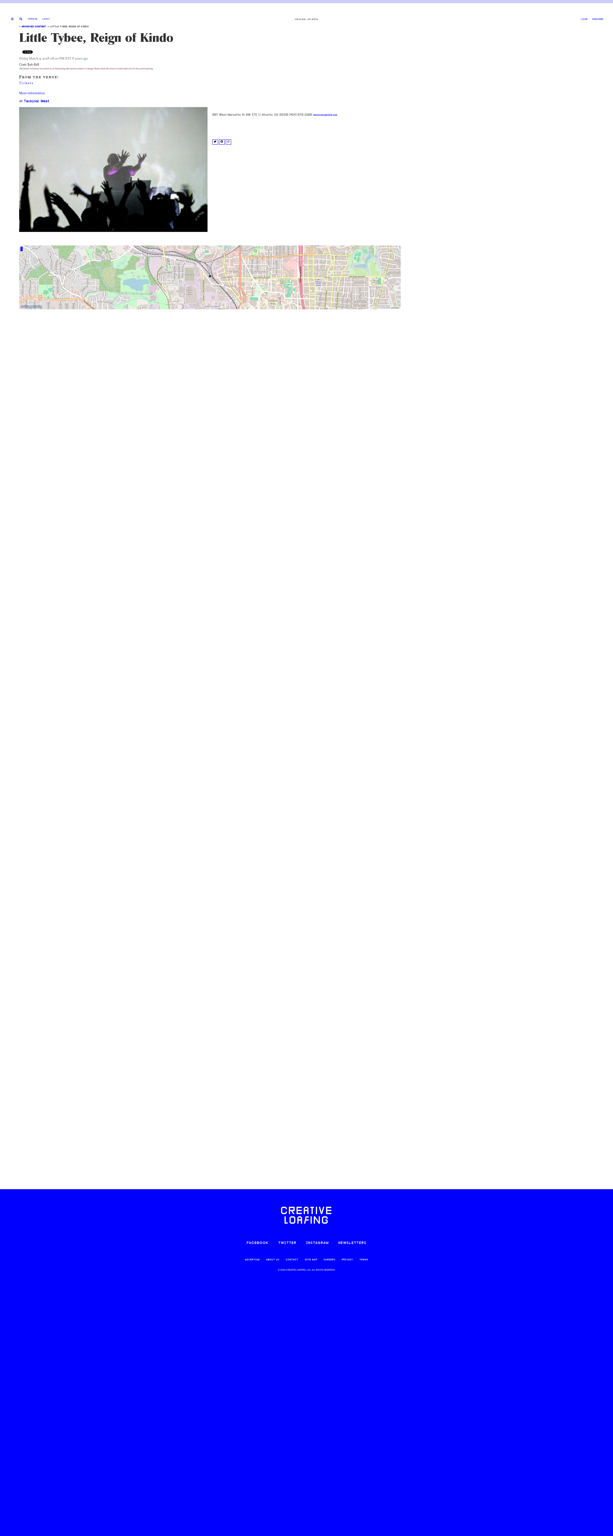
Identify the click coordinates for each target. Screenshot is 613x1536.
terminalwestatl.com (325, 115)
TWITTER (287, 1243)
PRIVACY (347, 1260)
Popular (32, 19)
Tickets (27, 83)
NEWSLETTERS (352, 1243)
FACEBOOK (258, 1243)
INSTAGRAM (317, 1243)
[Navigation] (11, 19)
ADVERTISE (252, 1260)
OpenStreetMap (385, 308)
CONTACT (292, 1260)
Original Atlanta (306, 19)
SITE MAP (311, 1260)
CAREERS (329, 1260)
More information (32, 93)
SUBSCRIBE (597, 19)
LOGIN (584, 19)
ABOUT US (272, 1260)
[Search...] (21, 19)
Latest (46, 19)
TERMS (363, 1260)
